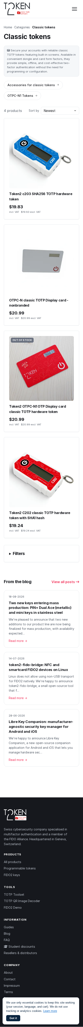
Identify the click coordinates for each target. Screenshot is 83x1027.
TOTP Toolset (14, 894)
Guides (9, 927)
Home (8, 27)
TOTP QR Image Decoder (22, 901)
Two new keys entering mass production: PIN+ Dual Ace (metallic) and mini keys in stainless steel (40, 608)
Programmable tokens (20, 868)
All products (12, 862)
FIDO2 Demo (13, 907)
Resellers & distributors (20, 953)
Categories (22, 27)
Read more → (18, 641)
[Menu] (74, 9)
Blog (7, 933)
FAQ (7, 940)
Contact (10, 979)
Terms (8, 992)
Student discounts (21, 946)
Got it (13, 1018)
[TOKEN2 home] (17, 9)
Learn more (50, 1011)
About (8, 972)
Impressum (12, 985)
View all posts (64, 582)
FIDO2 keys (12, 875)
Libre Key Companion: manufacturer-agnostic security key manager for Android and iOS (41, 726)
